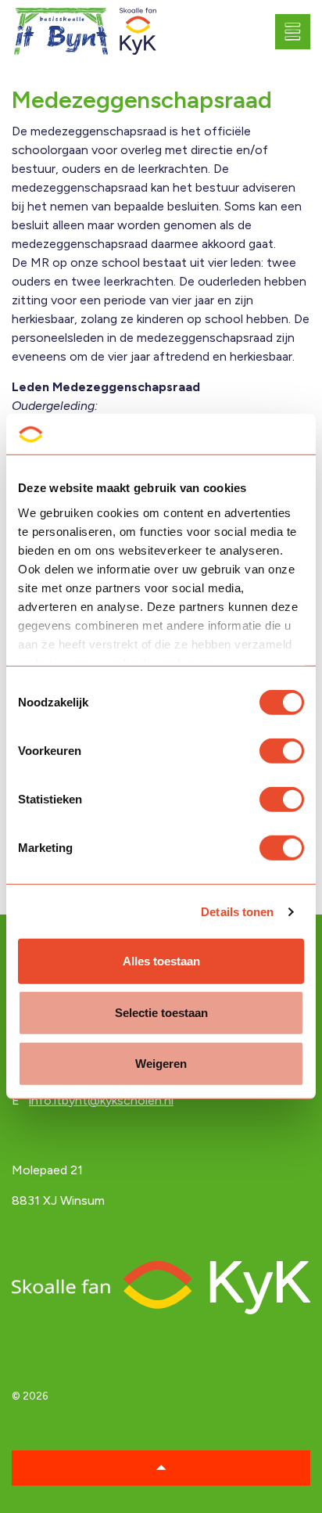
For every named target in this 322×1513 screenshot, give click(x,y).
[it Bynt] (61, 31)
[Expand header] (298, 31)
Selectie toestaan (161, 1012)
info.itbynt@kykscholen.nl (101, 1100)
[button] (161, 1468)
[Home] (161, 1286)
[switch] (281, 751)
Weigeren (161, 1063)
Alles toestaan (161, 961)
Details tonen (237, 911)
